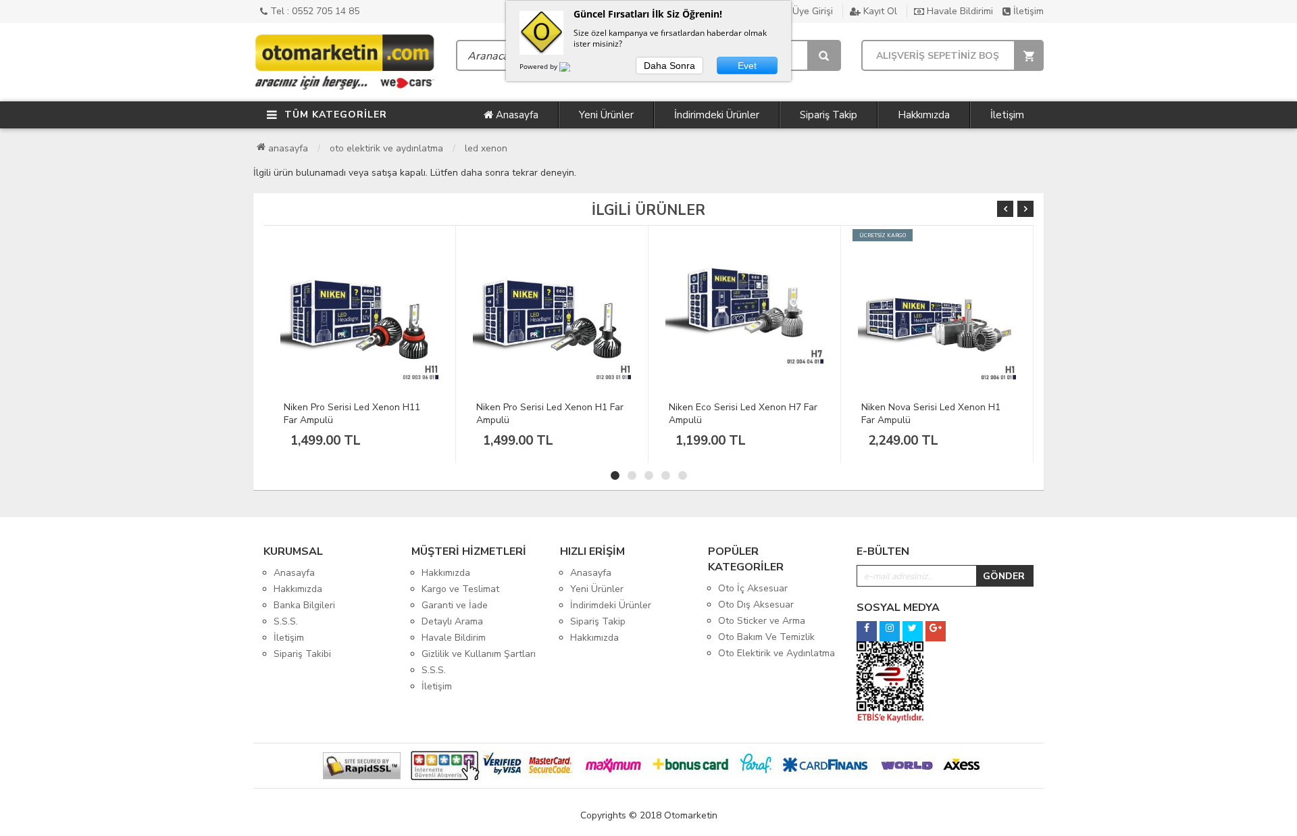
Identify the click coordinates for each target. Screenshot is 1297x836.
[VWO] (572, 69)
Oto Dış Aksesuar (756, 604)
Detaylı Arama (452, 621)
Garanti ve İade (455, 605)
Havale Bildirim (454, 637)
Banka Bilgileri (304, 605)
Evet (747, 65)
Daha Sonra (669, 65)
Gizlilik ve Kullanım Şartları (479, 653)
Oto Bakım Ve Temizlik (766, 637)
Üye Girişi (811, 11)
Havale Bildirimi (958, 11)
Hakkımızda (924, 115)
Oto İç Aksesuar (753, 588)
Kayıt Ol (879, 11)
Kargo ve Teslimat (460, 589)
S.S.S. (286, 621)
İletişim (1027, 11)
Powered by (539, 66)
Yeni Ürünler (606, 115)
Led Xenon (486, 148)
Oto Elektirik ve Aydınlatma (386, 148)
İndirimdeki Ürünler (716, 115)
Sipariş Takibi (302, 653)
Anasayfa (515, 115)
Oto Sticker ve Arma (761, 620)
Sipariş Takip (828, 115)
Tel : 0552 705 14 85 (313, 11)
